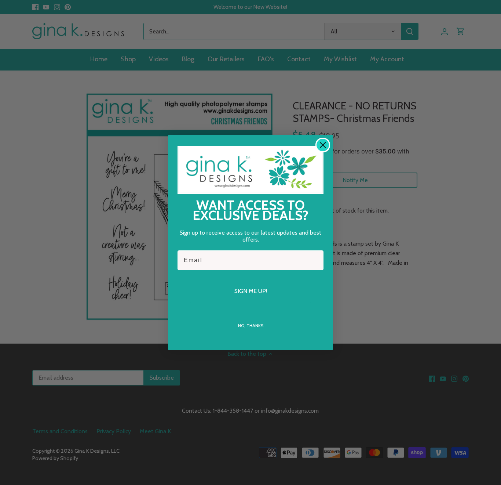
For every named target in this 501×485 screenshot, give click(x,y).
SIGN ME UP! (250, 290)
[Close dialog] (322, 145)
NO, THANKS (250, 325)
